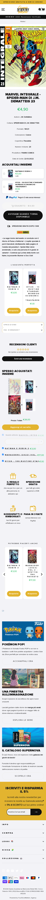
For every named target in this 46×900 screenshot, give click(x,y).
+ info (16, 175)
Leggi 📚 (8, 841)
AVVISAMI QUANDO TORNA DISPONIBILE (23, 215)
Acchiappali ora (23, 661)
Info (5, 824)
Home (22, 21)
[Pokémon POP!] (23, 631)
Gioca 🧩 (8, 850)
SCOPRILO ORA (23, 776)
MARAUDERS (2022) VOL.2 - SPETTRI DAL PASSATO (33, 571)
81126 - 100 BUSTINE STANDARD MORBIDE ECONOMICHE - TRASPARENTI (34, 293)
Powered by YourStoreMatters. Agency (23, 898)
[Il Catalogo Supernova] (23, 737)
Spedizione (10, 325)
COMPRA (7, 833)
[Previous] (4, 574)
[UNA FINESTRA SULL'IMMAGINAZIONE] (23, 678)
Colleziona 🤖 (12, 858)
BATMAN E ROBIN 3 (13, 288)
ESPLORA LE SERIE (23, 720)
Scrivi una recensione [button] (23, 359)
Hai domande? (12, 330)
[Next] (41, 574)
